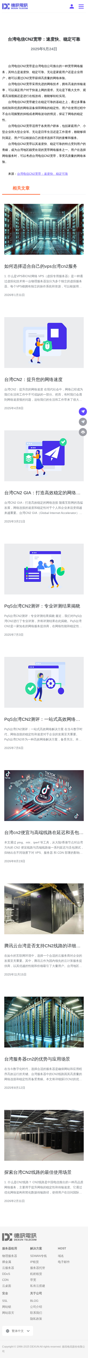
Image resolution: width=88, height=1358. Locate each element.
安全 (5, 1293)
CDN (5, 1279)
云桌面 (6, 1285)
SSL (5, 1300)
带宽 (33, 1279)
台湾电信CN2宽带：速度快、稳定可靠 (42, 173)
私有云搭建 (37, 1285)
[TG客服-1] (83, 412)
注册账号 (71, 6)
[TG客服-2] (83, 422)
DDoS (6, 1274)
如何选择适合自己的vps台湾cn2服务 (40, 266)
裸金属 (6, 1262)
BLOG (34, 1300)
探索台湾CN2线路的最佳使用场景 (38, 1172)
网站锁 (6, 1306)
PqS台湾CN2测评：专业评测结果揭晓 (42, 605)
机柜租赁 (36, 1274)
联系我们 (36, 1312)
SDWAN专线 (38, 1256)
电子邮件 (64, 1262)
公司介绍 (36, 1306)
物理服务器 (9, 1256)
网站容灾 (8, 1312)
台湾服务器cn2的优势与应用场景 (37, 1058)
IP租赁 (34, 1262)
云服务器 (8, 1268)
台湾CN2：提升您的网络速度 (33, 379)
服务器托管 (37, 1268)
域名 (61, 1256)
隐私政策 (36, 1318)
